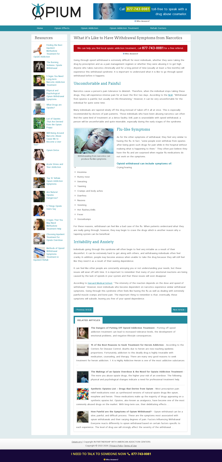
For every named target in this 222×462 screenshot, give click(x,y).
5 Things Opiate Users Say (54, 208)
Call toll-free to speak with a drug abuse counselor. (153, 12)
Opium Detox (52, 150)
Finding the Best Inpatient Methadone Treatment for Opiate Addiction (47, 51)
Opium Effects (61, 28)
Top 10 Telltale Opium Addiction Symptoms (54, 181)
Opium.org (55, 11)
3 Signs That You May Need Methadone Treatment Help (54, 224)
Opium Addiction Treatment (124, 28)
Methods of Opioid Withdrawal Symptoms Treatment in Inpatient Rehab (48, 254)
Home (40, 28)
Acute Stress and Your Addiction (54, 166)
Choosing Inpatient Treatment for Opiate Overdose (55, 237)
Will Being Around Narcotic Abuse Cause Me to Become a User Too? (48, 139)
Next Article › (179, 309)
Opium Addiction (89, 28)
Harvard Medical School (100, 283)
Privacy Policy (116, 445)
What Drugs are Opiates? (54, 106)
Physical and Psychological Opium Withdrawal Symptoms (55, 95)
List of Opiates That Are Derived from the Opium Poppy (54, 123)
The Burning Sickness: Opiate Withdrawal (54, 65)
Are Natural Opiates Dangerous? (52, 195)
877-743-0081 (152, 48)
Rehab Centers (158, 28)
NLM (170, 95)
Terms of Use (130, 445)
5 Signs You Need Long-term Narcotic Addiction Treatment (55, 81)
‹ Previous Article (83, 309)
